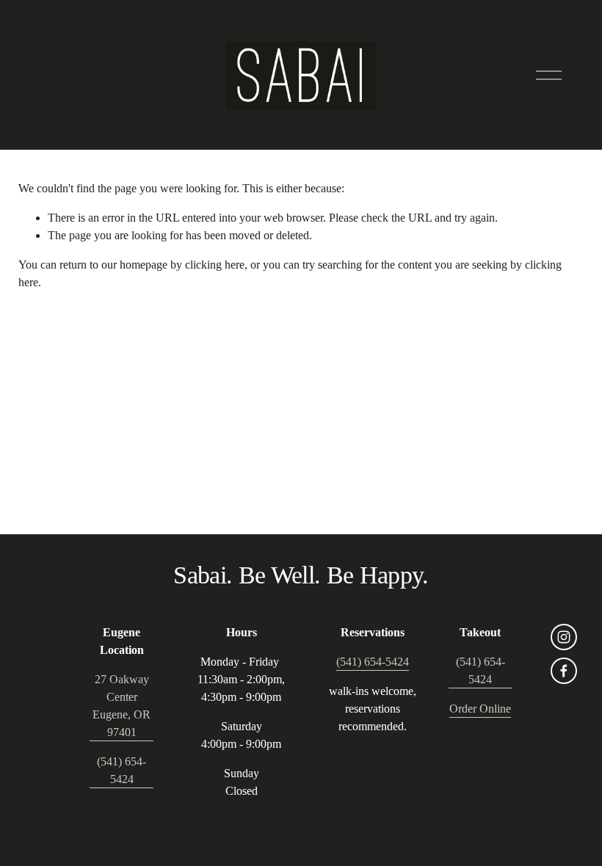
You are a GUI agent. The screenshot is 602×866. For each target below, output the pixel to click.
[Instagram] (564, 637)
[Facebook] (564, 671)
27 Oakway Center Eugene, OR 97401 (121, 705)
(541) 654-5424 (121, 770)
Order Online (480, 708)
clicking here (214, 264)
